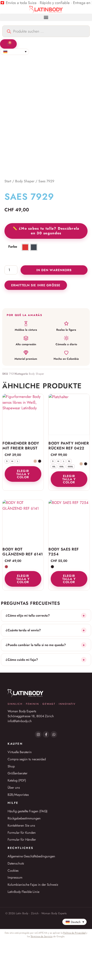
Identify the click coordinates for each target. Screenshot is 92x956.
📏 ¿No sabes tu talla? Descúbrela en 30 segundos (46, 231)
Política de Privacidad (74, 933)
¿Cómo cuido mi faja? (45, 659)
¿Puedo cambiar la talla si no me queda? (45, 644)
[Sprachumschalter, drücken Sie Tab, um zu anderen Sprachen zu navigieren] (14, 52)
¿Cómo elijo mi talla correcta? (45, 615)
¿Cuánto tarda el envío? (45, 630)
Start (7, 181)
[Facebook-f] (46, 734)
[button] (46, 17)
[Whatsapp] (53, 734)
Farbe (12, 246)
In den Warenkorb (54, 270)
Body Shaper (24, 181)
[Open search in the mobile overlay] (46, 31)
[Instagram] (38, 734)
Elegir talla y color (23, 474)
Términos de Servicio (41, 936)
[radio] (25, 247)
